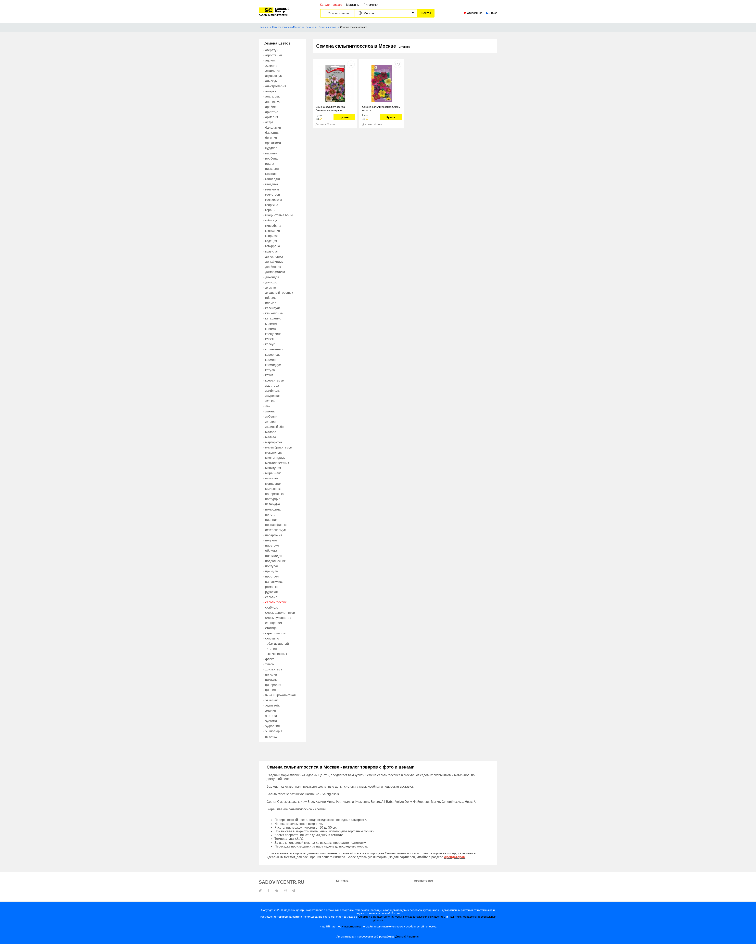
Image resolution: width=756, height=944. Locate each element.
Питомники (370, 4)
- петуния (270, 540)
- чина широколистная (279, 695)
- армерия (270, 117)
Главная (263, 27)
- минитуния (272, 468)
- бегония (270, 137)
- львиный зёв (273, 426)
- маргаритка (272, 442)
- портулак (270, 566)
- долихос (270, 282)
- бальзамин (272, 127)
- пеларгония (272, 535)
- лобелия (270, 416)
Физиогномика (351, 926)
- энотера (270, 716)
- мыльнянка (272, 488)
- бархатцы (271, 132)
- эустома (270, 721)
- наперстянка (273, 494)
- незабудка (271, 504)
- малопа (269, 432)
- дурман (269, 287)
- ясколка (270, 736)
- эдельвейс (271, 705)
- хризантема (272, 669)
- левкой (269, 401)
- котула (269, 370)
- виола (268, 163)
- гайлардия (272, 179)
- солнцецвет (272, 623)
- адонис (269, 60)
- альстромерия (274, 86)
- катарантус (272, 318)
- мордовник (272, 483)
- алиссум (270, 81)
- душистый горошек (278, 292)
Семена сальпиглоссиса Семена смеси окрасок (330, 108)
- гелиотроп (271, 194)
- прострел (271, 576)
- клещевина (272, 334)
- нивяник (270, 519)
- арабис (269, 107)
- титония (270, 648)
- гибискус (270, 220)
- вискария (271, 168)
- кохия (268, 375)
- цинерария (272, 685)
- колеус (269, 344)
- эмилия (269, 710)
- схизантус (271, 638)
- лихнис (269, 411)
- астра (268, 122)
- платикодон (272, 556)
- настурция (271, 499)
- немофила (272, 509)
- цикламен (271, 679)
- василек (270, 153)
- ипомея (269, 303)
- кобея (268, 339)
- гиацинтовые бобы (278, 215)
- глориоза (270, 236)
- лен (267, 406)
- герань (269, 210)
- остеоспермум (274, 530)
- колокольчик (273, 349)
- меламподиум (274, 457)
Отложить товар (351, 64)
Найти (426, 13)
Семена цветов (327, 27)
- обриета (270, 550)
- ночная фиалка (275, 524)
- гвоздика (270, 184)
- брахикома (272, 143)
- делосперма (273, 256)
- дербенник (272, 266)
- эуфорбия (271, 726)
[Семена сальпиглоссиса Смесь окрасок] (381, 83)
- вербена (270, 158)
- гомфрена (271, 246)
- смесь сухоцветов (277, 617)
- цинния (269, 690)
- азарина (270, 65)
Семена (310, 27)
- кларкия (270, 323)
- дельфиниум (273, 261)
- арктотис (270, 112)
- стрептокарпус (274, 633)
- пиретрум (271, 545)
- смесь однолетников (279, 612)
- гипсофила (272, 225)
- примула (270, 571)
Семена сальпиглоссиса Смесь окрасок (381, 108)
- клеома (269, 328)
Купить (344, 117)
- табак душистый (276, 643)
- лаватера (271, 385)
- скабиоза (270, 607)
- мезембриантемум (277, 447)
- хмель (268, 664)
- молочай (270, 478)
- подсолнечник (274, 561)
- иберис (269, 297)
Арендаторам (423, 880)
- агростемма (273, 55)
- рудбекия (271, 592)
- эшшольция (272, 731)
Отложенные (474, 13)
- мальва (269, 437)
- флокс (268, 659)
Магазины (352, 4)
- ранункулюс (273, 581)
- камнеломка (273, 313)
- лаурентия (272, 395)
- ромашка (270, 586)
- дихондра (271, 277)
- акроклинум (272, 76)
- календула (272, 308)
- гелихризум (272, 199)
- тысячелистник (275, 653)
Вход (493, 13)
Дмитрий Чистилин (407, 936)
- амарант (270, 91)
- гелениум (271, 189)
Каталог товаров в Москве (286, 27)
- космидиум (272, 365)
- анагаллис (271, 96)
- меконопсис (273, 452)
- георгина (270, 205)
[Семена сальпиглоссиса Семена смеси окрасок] (335, 83)
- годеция (270, 241)
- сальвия (270, 597)
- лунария (270, 421)
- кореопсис (271, 354)
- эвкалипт (270, 700)
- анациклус (271, 101)
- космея (269, 359)
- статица (270, 628)
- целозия (270, 674)
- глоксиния (271, 230)
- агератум (271, 50)
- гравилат (270, 251)
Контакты (342, 880)
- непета (269, 514)
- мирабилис (272, 473)
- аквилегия (271, 70)
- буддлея (270, 148)
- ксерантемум (273, 380)
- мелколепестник (276, 463)
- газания (270, 173)
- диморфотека (274, 272)
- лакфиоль (271, 390)
